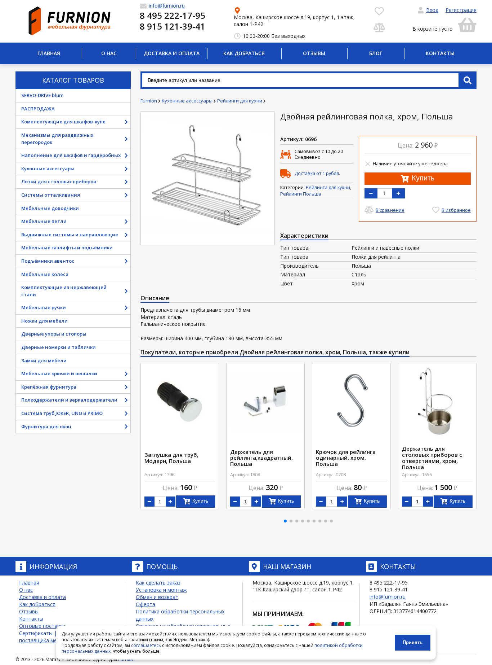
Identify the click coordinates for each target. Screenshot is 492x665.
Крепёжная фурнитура (48, 387)
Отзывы (314, 53)
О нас (109, 53)
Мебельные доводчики (50, 208)
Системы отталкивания (50, 195)
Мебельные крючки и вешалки (59, 373)
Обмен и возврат (157, 597)
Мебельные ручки (43, 307)
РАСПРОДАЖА (38, 108)
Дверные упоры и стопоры (53, 334)
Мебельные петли (44, 221)
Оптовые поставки (42, 625)
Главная (48, 53)
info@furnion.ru (388, 596)
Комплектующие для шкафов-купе (63, 121)
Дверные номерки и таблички (58, 347)
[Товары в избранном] (379, 11)
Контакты (440, 53)
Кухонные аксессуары (48, 168)
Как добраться (244, 53)
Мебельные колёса (44, 274)
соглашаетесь (146, 645)
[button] (285, 521)
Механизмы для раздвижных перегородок (57, 138)
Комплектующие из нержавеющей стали (64, 291)
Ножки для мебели (44, 321)
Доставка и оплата (172, 53)
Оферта (145, 604)
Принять (412, 642)
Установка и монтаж (161, 589)
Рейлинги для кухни (328, 187)
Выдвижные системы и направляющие (69, 234)
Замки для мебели (44, 360)
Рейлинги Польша (300, 194)
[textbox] (308, 80)
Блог (375, 53)
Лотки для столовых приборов (58, 181)
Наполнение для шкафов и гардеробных (71, 155)
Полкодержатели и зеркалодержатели (69, 400)
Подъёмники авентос (47, 261)
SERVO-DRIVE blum (42, 95)
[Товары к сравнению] (379, 27)
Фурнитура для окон (46, 426)
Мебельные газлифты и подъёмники (67, 247)
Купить (422, 178)
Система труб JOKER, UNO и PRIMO (62, 413)
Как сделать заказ (158, 582)
